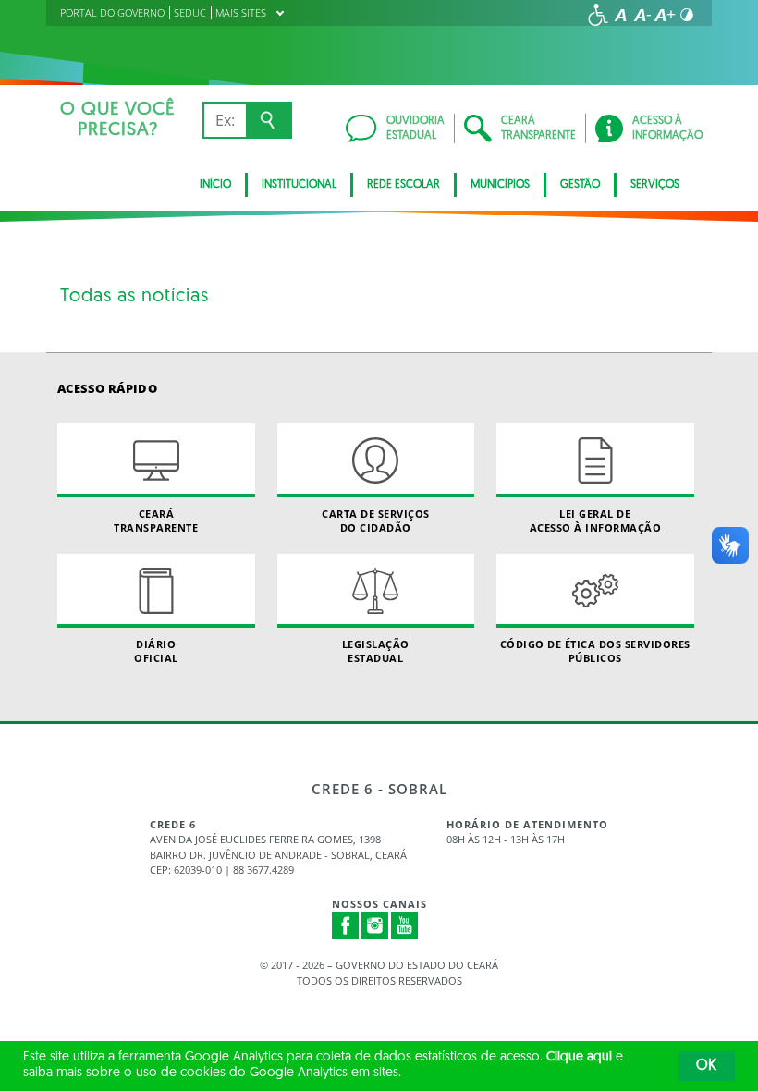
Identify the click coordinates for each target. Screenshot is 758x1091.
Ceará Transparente (156, 520)
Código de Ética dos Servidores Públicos (595, 651)
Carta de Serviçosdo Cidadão (376, 520)
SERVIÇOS (654, 184)
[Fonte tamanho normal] (620, 15)
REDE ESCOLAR (403, 184)
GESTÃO (580, 184)
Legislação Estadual (376, 651)
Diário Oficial (156, 651)
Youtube (405, 925)
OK (706, 1066)
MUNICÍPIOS (500, 184)
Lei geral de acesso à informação (596, 520)
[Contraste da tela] (687, 15)
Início (215, 184)
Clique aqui (579, 1057)
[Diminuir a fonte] (642, 15)
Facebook (346, 925)
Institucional (299, 184)
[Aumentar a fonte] (665, 15)
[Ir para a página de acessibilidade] (598, 15)
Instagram (375, 925)
